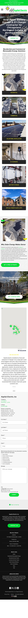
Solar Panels (5, 454)
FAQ (14, 568)
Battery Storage (6, 459)
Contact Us (14, 38)
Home (14, 554)
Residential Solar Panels (14, 558)
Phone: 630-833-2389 (14, 4)
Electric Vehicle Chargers (8, 456)
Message (3, 466)
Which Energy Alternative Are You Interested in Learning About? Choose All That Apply (14, 452)
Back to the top (15, 504)
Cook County (12, 576)
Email (3, 443)
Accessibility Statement (19, 594)
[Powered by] (14, 328)
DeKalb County (18, 576)
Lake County (13, 578)
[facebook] (10, 588)
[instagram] (15, 588)
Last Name (4, 427)
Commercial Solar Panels (14, 560)
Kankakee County (16, 577)
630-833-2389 (4, 406)
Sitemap (12, 594)
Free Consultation (13, 1)
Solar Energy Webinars (14, 562)
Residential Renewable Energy (14, 556)
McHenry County (19, 578)
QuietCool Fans (6, 457)
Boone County (6, 576)
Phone (3, 435)
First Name (4, 419)
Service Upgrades (6, 463)
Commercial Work (6, 460)
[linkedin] (18, 588)
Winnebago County (18, 580)
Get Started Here (14, 297)
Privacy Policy (7, 594)
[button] (17, 333)
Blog (14, 566)
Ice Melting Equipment (7, 462)
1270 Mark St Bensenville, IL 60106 (14, 537)
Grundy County (9, 577)
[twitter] (13, 588)
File (2, 487)
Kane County (23, 577)
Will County (11, 580)
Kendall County (6, 578)
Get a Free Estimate (10, 265)
